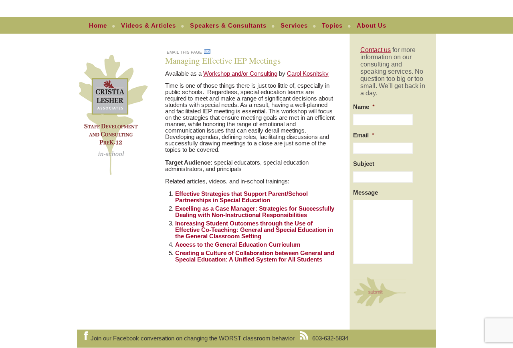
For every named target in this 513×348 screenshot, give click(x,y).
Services (294, 25)
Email (363, 135)
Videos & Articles (148, 25)
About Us (371, 25)
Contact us (375, 49)
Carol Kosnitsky (308, 73)
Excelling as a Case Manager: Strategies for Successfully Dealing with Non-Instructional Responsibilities (254, 211)
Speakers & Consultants (228, 25)
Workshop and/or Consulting (240, 73)
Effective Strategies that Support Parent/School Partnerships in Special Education (241, 197)
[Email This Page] (207, 53)
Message (365, 192)
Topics (332, 25)
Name (364, 107)
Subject (363, 164)
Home (98, 25)
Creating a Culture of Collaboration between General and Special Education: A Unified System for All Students (254, 256)
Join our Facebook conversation (132, 338)
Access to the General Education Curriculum (237, 244)
